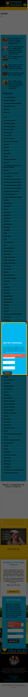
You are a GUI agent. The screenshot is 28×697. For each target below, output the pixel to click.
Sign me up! (7, 373)
